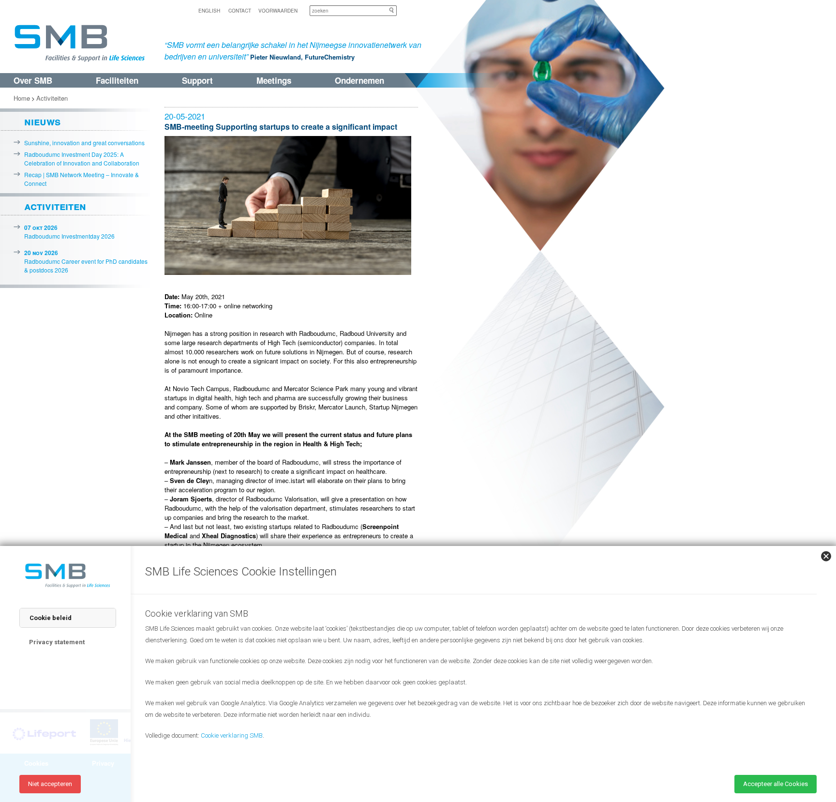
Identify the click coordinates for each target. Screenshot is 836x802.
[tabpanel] (476, 685)
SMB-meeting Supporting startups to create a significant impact (280, 126)
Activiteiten (52, 98)
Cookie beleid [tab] (51, 617)
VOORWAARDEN (278, 10)
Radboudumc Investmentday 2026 (69, 231)
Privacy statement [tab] (57, 642)
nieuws (42, 121)
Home (22, 98)
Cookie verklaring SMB (232, 735)
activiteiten (55, 205)
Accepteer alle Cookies (775, 783)
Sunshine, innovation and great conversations (84, 142)
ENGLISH (209, 10)
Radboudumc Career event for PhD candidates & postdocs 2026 (86, 261)
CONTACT (239, 10)
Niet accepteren (50, 783)
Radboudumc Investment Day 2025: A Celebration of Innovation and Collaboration (81, 158)
